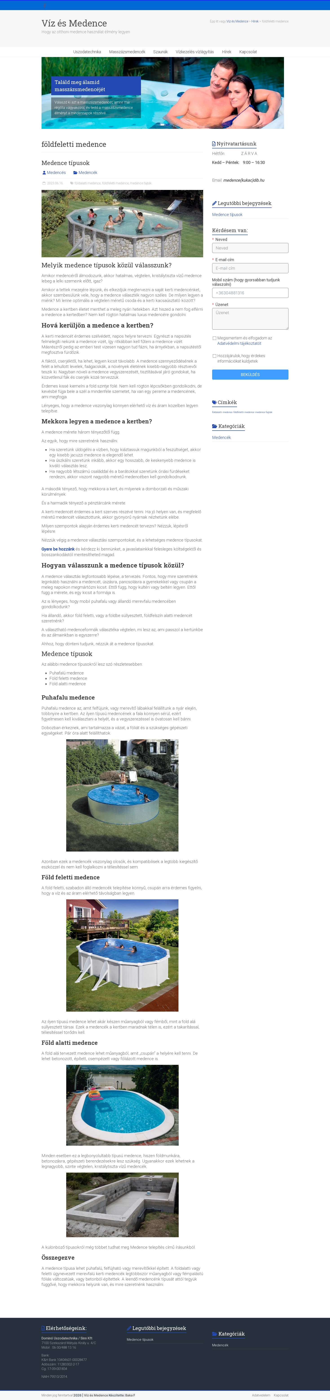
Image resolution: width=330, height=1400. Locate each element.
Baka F (130, 1395)
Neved (221, 239)
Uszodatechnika (87, 51)
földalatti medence (88, 183)
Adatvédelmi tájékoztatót (239, 343)
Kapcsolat (248, 51)
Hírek (226, 51)
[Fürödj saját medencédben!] (163, 59)
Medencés (56, 172)
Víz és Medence (74, 23)
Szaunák (160, 51)
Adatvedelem (261, 1395)
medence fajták (141, 183)
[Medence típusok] (122, 192)
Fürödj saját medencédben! (239, 84)
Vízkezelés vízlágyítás (195, 51)
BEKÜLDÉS (250, 374)
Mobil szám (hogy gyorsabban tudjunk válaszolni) (246, 282)
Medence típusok (66, 163)
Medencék (88, 172)
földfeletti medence (115, 183)
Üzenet (222, 304)
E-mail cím (225, 260)
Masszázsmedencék (127, 51)
